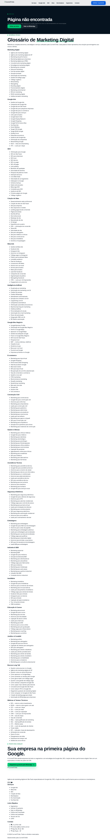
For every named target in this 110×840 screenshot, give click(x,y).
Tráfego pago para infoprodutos (21, 629)
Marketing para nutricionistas (20, 447)
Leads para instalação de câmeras (21, 507)
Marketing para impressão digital (21, 538)
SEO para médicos (16, 455)
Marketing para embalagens (19, 524)
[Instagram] (8, 783)
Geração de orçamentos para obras (21, 424)
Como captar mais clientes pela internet (23, 685)
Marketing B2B (15, 552)
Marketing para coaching (18, 631)
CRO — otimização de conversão (21, 226)
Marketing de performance (19, 57)
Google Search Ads (16, 117)
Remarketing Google (17, 141)
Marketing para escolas (18, 614)
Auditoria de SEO (16, 191)
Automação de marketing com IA (21, 290)
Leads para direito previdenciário (21, 652)
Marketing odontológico (18, 439)
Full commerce (15, 391)
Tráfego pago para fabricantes (20, 563)
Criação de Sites (15, 794)
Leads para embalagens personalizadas (23, 532)
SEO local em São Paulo (18, 338)
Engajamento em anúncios (19, 282)
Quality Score (15, 133)
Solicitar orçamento (98, 3)
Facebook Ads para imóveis (19, 594)
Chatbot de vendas (16, 292)
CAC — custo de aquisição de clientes (22, 726)
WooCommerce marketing (19, 379)
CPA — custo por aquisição (19, 711)
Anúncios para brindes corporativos (22, 540)
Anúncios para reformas (18, 402)
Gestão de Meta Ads (17, 247)
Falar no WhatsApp (29, 26)
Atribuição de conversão (18, 732)
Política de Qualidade (17, 814)
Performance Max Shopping (19, 362)
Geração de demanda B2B (18, 557)
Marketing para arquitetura (19, 422)
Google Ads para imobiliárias (19, 583)
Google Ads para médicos (18, 435)
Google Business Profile (18, 325)
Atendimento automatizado (19, 296)
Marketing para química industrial (21, 571)
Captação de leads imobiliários (20, 600)
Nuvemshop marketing (18, 383)
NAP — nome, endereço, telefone (21, 342)
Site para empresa (16, 206)
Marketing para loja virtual (19, 358)
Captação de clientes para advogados (22, 645)
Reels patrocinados (16, 270)
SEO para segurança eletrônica (20, 511)
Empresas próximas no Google (20, 352)
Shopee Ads (14, 387)
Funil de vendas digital (17, 71)
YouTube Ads (15, 125)
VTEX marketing (15, 377)
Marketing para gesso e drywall (20, 418)
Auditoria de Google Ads (18, 137)
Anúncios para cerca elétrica (19, 515)
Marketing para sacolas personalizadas (23, 534)
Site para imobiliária (17, 239)
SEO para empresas (17, 156)
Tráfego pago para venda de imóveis (22, 592)
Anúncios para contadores (19, 660)
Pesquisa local (15, 340)
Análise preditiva (16, 309)
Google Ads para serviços (18, 113)
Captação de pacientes (17, 449)
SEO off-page (15, 164)
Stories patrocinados (17, 267)
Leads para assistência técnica (20, 478)
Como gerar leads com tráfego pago (22, 678)
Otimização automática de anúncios (22, 305)
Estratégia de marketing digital (20, 65)
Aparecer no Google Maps (19, 332)
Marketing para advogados (19, 641)
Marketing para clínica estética (20, 445)
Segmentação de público (18, 276)
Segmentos (69, 3)
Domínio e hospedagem (18, 241)
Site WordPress (15, 214)
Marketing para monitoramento (20, 509)
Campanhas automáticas (18, 303)
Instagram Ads (15, 251)
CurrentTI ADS (23, 838)
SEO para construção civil (18, 420)
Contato (77, 3)
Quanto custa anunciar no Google (21, 668)
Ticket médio (15, 728)
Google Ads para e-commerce (20, 111)
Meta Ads (13, 790)
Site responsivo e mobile (18, 208)
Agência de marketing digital (19, 53)
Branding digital (15, 86)
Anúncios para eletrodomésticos (21, 476)
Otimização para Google (18, 152)
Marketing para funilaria (18, 486)
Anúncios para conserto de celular (21, 470)
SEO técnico (14, 160)
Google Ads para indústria (19, 555)
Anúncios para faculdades (18, 616)
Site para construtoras (17, 237)
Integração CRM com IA (18, 317)
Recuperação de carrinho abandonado (22, 371)
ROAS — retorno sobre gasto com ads (22, 705)
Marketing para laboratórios (19, 457)
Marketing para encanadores (20, 412)
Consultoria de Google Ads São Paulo (22, 687)
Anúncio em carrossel (17, 265)
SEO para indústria (16, 565)
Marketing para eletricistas (19, 410)
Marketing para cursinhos (19, 633)
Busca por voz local (16, 348)
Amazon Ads (14, 389)
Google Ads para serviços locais (20, 488)
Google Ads (42, 3)
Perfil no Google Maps (17, 329)
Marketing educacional (18, 610)
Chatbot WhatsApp (16, 294)
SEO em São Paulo (16, 154)
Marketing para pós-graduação (20, 627)
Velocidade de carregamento (19, 179)
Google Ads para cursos (18, 612)
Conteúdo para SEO (17, 189)
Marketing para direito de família (21, 654)
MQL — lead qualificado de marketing (22, 720)
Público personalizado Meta (19, 257)
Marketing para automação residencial (22, 513)
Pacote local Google (17, 350)
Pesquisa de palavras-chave (19, 172)
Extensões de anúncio (17, 135)
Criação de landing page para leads (21, 695)
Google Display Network (18, 119)
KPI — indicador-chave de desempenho (23, 730)
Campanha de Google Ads (18, 104)
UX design (14, 222)
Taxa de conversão (16, 718)
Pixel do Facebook (16, 261)
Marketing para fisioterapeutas (20, 443)
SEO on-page (15, 162)
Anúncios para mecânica (18, 484)
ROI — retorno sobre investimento (21, 703)
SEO (48, 3)
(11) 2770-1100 (16, 825)
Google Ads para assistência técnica (22, 468)
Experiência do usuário (18, 224)
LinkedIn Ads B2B (16, 573)
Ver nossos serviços (45, 765)
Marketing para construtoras (20, 398)
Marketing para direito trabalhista (21, 649)
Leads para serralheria (17, 416)
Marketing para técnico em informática (23, 472)
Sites (53, 3)
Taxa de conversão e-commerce (20, 373)
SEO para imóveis (16, 598)
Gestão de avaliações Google (19, 334)
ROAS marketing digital (18, 94)
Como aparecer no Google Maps (21, 674)
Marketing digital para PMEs (19, 61)
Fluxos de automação (17, 315)
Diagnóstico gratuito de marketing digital (23, 691)
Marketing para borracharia (19, 482)
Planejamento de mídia (18, 736)
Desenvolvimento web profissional (21, 201)
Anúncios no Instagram (18, 253)
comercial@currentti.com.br (20, 827)
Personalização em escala (18, 311)
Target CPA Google (16, 129)
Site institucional (16, 216)
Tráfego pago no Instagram (19, 255)
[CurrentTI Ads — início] (55, 772)
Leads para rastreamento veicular (21, 517)
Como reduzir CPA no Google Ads (21, 689)
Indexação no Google (17, 181)
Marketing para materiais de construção (23, 427)
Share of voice (15, 734)
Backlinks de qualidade (18, 168)
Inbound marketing (17, 69)
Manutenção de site (17, 220)
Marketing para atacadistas (19, 561)
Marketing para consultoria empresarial (23, 662)
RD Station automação (17, 319)
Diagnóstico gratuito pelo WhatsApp (22, 765)
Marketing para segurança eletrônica (22, 495)
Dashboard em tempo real (19, 738)
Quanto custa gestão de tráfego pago (22, 680)
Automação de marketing (18, 75)
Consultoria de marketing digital (20, 63)
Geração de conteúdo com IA (19, 298)
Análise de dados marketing (19, 96)
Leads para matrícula (17, 621)
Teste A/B (13, 228)
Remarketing (15, 82)
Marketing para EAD (17, 623)
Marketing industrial (17, 550)
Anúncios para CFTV (17, 499)
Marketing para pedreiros (18, 408)
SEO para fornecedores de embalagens (23, 542)
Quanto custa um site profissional (21, 672)
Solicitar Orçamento (17, 808)
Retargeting (14, 84)
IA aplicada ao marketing (18, 288)
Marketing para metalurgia (19, 567)
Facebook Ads (15, 249)
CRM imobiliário (15, 604)
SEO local (13, 158)
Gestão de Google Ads (17, 102)
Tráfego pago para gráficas (19, 536)
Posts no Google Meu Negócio (20, 336)
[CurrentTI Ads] (12, 3)
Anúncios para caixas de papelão (21, 528)
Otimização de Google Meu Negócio (22, 327)
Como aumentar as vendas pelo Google (23, 676)
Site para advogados (17, 232)
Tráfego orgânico (16, 80)
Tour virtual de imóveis (18, 602)
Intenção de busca (16, 175)
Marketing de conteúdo (18, 67)
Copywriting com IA (17, 301)
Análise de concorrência (18, 740)
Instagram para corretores (19, 596)
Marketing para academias (19, 453)
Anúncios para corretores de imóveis (22, 585)
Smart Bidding (15, 127)
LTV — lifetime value (17, 724)
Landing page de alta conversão (20, 210)
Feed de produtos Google (18, 365)
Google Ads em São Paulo (18, 106)
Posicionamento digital (18, 88)
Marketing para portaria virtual (20, 505)
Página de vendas (16, 212)
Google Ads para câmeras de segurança (23, 497)
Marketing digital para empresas (21, 59)
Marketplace (60, 3)
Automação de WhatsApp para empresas (23, 697)
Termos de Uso (15, 816)
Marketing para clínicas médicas (20, 433)
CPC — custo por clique (18, 146)
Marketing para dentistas (18, 437)
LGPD (12, 818)
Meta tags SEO (15, 187)
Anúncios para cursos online (19, 625)
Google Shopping (16, 121)
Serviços (34, 3)
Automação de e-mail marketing (20, 313)
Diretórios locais (16, 346)
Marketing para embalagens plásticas (22, 530)
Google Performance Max (18, 123)
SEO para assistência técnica (19, 480)
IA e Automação (15, 798)
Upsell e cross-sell (16, 375)
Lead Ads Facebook (16, 272)
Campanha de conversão (18, 274)
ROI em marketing (16, 92)
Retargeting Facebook (17, 278)
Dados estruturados (17, 185)
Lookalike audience (16, 259)
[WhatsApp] (11, 783)
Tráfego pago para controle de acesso (22, 503)
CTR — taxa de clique (17, 716)
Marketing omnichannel (18, 90)
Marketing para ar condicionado (20, 474)
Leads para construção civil (19, 406)
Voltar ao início (14, 26)
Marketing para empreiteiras (19, 404)
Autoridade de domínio (18, 170)
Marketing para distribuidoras (20, 559)
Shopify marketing (16, 381)
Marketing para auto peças (19, 569)
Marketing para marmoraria (19, 414)
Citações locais (15, 344)
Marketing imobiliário (17, 581)
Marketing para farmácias (19, 460)
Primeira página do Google (19, 193)
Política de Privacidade (17, 812)
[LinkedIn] (10, 783)
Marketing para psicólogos (19, 441)
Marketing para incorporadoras (20, 588)
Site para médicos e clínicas (19, 234)
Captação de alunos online (19, 619)
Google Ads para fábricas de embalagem (23, 526)
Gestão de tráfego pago (18, 77)
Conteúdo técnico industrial (19, 575)
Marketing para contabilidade (20, 658)
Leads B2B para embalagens (19, 544)
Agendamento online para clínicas (21, 451)
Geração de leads (16, 73)
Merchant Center (16, 367)
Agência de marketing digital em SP (21, 55)
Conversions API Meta (17, 263)
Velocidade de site (16, 230)
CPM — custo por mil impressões (21, 280)
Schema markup (16, 183)
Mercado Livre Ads (16, 385)
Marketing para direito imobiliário (21, 656)
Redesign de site (16, 218)
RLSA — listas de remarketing (20, 144)
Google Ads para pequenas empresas (22, 108)
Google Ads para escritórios (19, 643)
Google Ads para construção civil (21, 400)
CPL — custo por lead (17, 709)
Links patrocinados (16, 115)
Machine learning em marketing (20, 307)
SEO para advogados (17, 647)
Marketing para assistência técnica (21, 466)
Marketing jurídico (16, 639)
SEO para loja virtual (17, 369)
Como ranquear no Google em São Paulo (23, 693)
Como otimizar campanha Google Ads (22, 683)
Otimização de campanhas (19, 139)
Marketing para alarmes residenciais (22, 501)
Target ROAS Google (17, 131)
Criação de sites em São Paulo (20, 203)
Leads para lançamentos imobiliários (22, 590)
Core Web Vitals (15, 177)
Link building (15, 166)
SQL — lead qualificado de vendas (21, 722)
